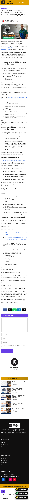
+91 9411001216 (10, 474)
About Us (3, 458)
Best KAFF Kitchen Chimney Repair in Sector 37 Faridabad (20, 409)
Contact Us (4, 460)
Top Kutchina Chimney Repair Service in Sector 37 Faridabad (20, 383)
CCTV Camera (4, 449)
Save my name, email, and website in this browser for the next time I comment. (14, 346)
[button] (27, 2)
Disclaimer (4, 462)
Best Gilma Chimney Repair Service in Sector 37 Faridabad (19, 389)
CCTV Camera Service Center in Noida (15, 67)
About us (5, 498)
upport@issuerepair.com (13, 476)
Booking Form (21, 497)
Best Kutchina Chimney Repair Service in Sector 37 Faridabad (19, 403)
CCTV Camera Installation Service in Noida (16, 237)
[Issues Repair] (8, 2)
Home (4, 494)
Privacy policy (4, 464)
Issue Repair (10, 20)
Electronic (4, 442)
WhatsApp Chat (22, 493)
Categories (15, 369)
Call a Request (21, 489)
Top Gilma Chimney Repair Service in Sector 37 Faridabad (19, 396)
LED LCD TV (4, 444)
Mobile (3, 446)
